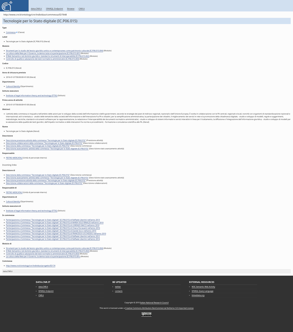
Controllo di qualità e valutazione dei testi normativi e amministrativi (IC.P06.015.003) (42, 59)
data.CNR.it (36, 8)
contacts (118, 291)
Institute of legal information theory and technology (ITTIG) (31, 95)
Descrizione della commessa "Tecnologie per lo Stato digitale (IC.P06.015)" (38, 146)
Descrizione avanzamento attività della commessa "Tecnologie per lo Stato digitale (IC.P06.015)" (47, 148)
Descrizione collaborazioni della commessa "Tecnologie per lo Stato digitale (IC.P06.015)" (44, 143)
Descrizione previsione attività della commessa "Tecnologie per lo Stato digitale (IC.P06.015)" (46, 140)
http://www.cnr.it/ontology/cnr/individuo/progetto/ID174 (30, 265)
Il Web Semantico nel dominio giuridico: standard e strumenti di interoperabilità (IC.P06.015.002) (47, 56)
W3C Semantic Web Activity (203, 286)
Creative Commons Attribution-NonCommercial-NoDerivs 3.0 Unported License (159, 308)
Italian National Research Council (154, 302)
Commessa (11, 32)
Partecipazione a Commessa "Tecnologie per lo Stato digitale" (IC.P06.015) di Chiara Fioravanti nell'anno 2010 (53, 228)
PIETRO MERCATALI (14, 157)
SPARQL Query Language (202, 291)
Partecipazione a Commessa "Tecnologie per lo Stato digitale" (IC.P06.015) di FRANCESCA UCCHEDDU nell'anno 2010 (56, 233)
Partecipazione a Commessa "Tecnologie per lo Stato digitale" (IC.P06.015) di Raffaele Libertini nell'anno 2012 (53, 236)
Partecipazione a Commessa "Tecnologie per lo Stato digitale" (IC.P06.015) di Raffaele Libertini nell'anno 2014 (53, 239)
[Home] (14, 5)
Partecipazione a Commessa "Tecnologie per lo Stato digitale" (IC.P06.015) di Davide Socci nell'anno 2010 (51, 231)
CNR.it (82, 8)
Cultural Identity (13, 86)
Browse (70, 8)
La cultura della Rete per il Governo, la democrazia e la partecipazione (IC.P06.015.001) (43, 53)
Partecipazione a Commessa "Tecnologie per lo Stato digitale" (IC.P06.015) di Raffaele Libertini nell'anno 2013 (53, 220)
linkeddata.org (198, 295)
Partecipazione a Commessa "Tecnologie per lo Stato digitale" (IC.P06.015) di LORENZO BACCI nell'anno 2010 (52, 225)
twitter (118, 286)
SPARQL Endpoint (54, 8)
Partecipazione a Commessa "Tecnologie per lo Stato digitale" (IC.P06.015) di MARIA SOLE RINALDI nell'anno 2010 (54, 222)
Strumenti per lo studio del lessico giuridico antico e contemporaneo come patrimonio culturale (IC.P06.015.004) (54, 50)
